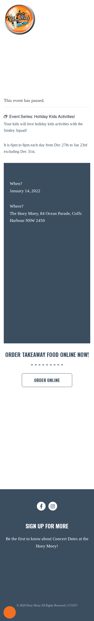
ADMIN (72, 605)
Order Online (47, 380)
